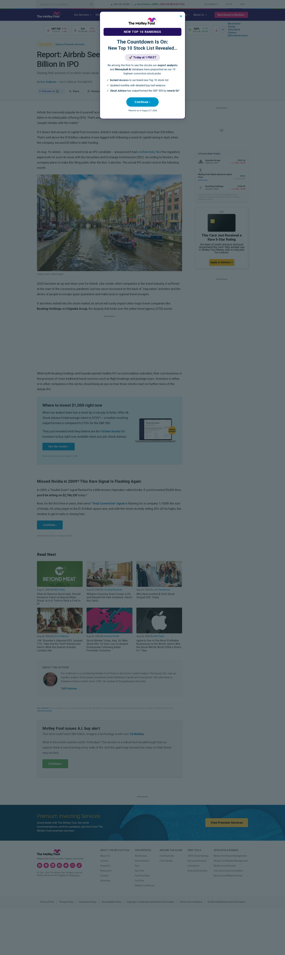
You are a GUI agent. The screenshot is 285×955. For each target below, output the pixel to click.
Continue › (142, 102)
